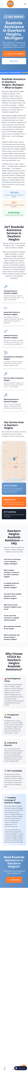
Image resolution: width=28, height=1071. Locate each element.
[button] (14, 459)
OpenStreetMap (17, 479)
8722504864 (6, 182)
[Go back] (2, 4)
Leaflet (10, 479)
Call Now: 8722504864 (15, 54)
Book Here (14, 61)
